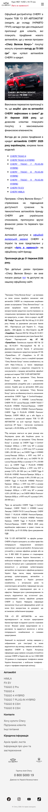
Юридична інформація (16, 736)
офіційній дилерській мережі (24, 237)
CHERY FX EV (17, 188)
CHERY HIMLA (17, 192)
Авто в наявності (20, 6)
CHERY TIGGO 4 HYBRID (22, 160)
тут (24, 278)
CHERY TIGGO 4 (18, 156)
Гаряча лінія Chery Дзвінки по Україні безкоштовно (24, 775)
